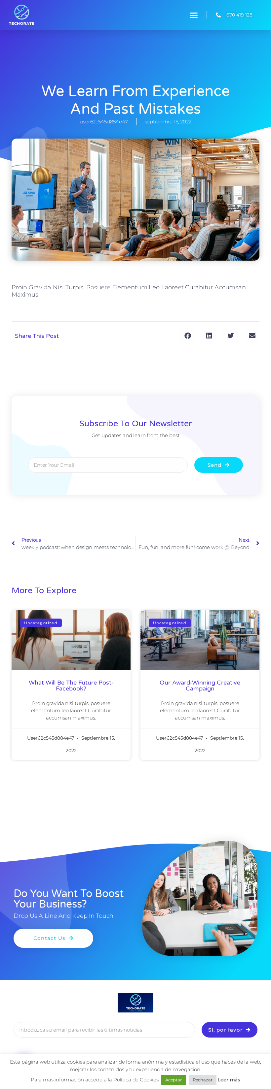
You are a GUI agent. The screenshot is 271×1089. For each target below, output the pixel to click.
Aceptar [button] (173, 1079)
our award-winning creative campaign (200, 685)
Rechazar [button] (203, 1079)
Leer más (228, 1079)
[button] (194, 15)
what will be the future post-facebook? (71, 685)
